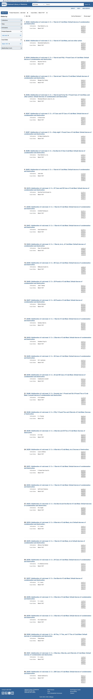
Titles (3, 24)
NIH (44, 697)
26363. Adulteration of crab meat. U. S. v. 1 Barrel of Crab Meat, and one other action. (54, 41)
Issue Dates (5, 39)
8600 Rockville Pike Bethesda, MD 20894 (30, 691)
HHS (47, 697)
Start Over (4, 12)
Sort (76, 16)
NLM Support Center (75, 689)
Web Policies (50, 689)
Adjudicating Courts (7, 48)
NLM (41, 697)
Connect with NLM (6, 689)
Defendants (5, 27)
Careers (72, 693)
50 (87, 16)
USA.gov (51, 697)
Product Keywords (6, 31)
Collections (5, 20)
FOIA (48, 691)
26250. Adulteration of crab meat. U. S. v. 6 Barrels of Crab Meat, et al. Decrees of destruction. (57, 449)
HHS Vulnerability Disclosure (54, 693)
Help (78, 8)
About (73, 8)
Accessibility (73, 691)
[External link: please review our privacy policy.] (3, 693)
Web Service (86, 8)
